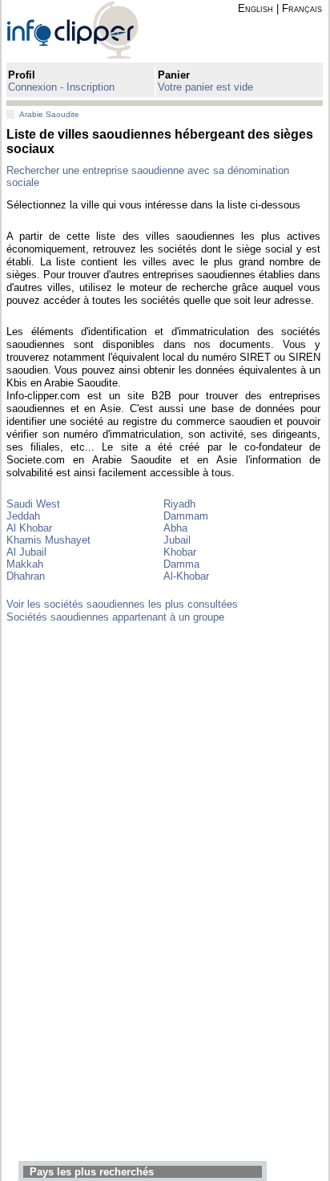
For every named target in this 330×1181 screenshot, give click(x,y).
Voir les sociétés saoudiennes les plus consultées (122, 604)
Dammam (185, 516)
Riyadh (179, 504)
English (255, 8)
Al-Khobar (186, 576)
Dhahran (25, 576)
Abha (175, 528)
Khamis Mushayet (48, 540)
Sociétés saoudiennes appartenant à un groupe (115, 617)
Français (302, 8)
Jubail (177, 540)
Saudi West (33, 504)
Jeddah (23, 516)
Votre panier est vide (205, 87)
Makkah (24, 564)
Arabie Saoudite (49, 114)
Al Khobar (29, 528)
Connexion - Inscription (61, 87)
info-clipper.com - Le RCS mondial (86, 29)
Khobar (179, 552)
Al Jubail (26, 552)
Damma (181, 564)
